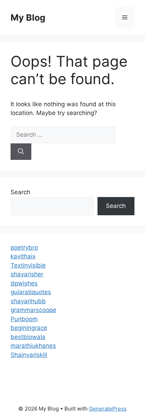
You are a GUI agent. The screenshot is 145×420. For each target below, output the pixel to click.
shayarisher (27, 274)
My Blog (28, 17)
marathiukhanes (33, 345)
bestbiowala (28, 336)
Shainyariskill (29, 354)
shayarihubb (28, 301)
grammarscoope (33, 309)
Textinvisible (28, 265)
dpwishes (24, 283)
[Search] (21, 151)
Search (20, 192)
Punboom (24, 319)
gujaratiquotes (31, 292)
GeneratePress (108, 408)
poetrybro (24, 247)
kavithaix (23, 256)
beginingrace (29, 327)
